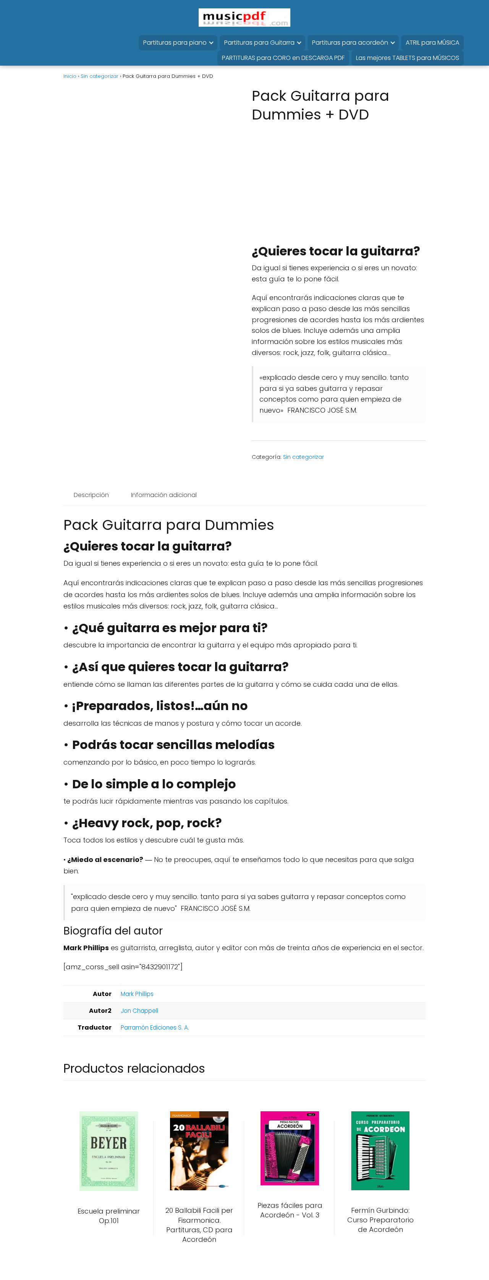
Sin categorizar (99, 76)
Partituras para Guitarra (259, 42)
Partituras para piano (175, 42)
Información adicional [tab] (164, 495)
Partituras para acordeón (350, 42)
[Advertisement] (336, 185)
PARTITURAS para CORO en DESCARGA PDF (283, 57)
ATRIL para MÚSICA (432, 42)
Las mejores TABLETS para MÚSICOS (407, 57)
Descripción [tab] (91, 495)
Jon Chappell (139, 1011)
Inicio (69, 76)
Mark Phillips (137, 994)
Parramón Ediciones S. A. (155, 1027)
